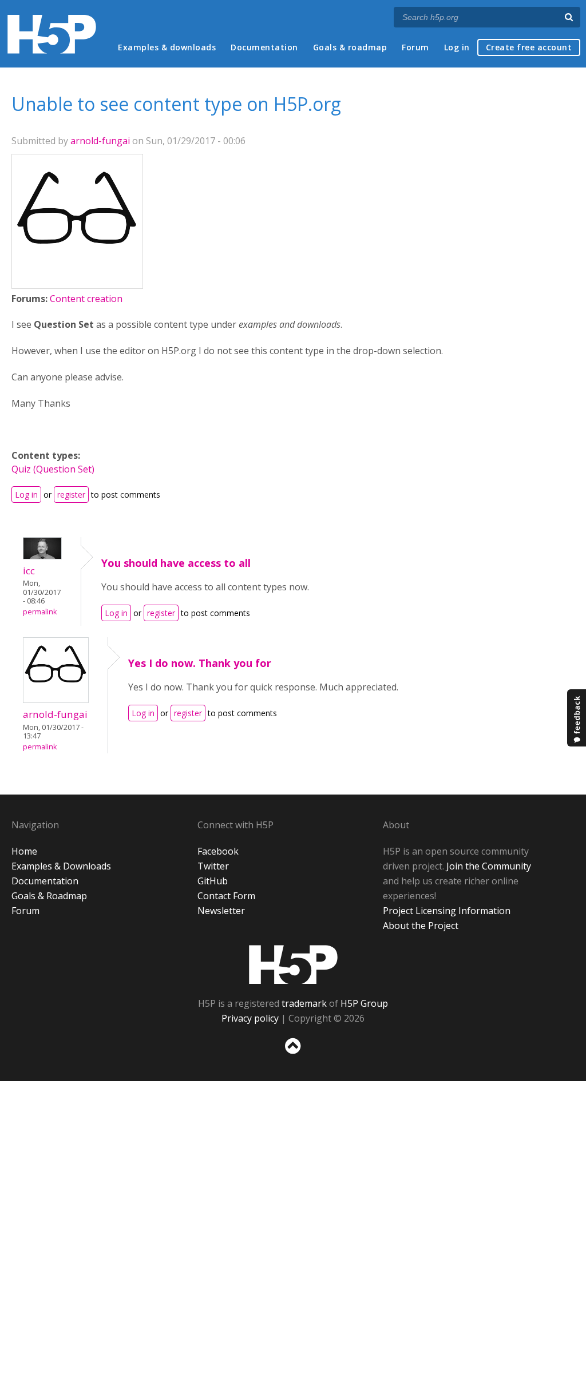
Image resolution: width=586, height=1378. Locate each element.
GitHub (212, 881)
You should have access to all (176, 563)
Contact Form (226, 895)
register (71, 494)
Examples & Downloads (61, 866)
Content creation (86, 298)
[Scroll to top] (293, 1056)
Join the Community (488, 866)
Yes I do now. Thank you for (199, 663)
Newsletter (221, 910)
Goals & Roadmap (49, 895)
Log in (457, 47)
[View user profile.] (77, 279)
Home (24, 851)
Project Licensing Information (446, 910)
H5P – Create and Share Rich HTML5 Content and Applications (52, 34)
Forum (415, 47)
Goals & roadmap (350, 47)
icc (29, 570)
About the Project (420, 925)
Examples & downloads (167, 47)
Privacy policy (250, 1018)
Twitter (213, 866)
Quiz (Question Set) (52, 469)
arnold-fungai (100, 140)
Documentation (264, 47)
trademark (304, 1003)
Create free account (529, 47)
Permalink (40, 612)
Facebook (218, 851)
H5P (293, 964)
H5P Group (364, 1003)
